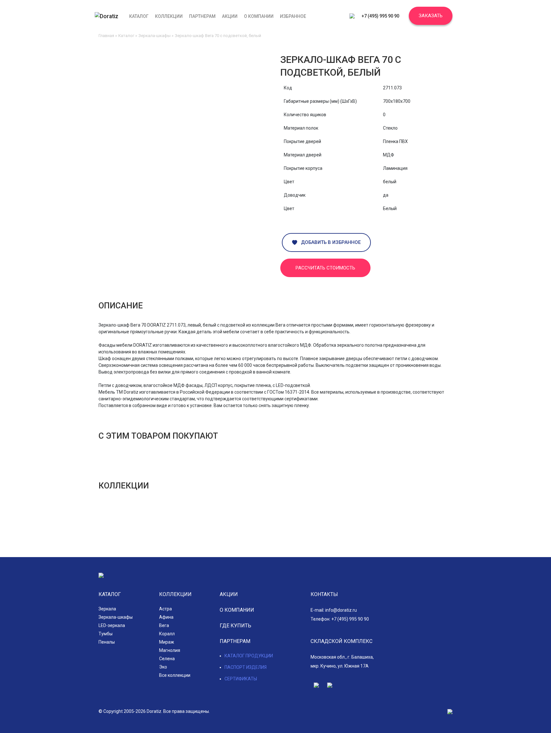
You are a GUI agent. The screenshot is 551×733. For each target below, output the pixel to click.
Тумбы (106, 633)
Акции (230, 16)
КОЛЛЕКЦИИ (175, 594)
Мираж (166, 642)
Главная (106, 35)
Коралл (167, 633)
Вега (164, 625)
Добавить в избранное (329, 242)
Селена (167, 658)
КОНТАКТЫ (324, 594)
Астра (165, 608)
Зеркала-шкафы (154, 35)
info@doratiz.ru (341, 610)
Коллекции (169, 16)
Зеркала (107, 608)
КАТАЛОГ (110, 594)
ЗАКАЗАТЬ (431, 16)
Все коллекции (174, 675)
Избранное (293, 16)
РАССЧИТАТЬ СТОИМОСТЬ (325, 268)
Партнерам (202, 16)
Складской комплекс (341, 641)
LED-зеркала (112, 625)
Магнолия (169, 650)
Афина (166, 617)
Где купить (235, 626)
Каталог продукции (248, 655)
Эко (163, 666)
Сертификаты (240, 678)
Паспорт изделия (245, 667)
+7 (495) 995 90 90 (380, 16)
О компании (259, 16)
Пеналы (107, 642)
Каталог (139, 16)
